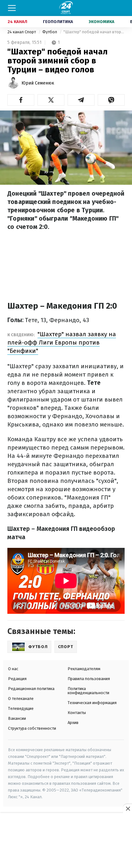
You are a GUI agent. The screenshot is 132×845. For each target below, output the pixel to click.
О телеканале (21, 698)
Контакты (77, 712)
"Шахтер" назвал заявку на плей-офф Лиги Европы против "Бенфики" (61, 342)
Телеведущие (21, 708)
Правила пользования (89, 678)
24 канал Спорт (22, 32)
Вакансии (17, 718)
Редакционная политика (31, 688)
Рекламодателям (84, 668)
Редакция (17, 678)
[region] (66, 829)
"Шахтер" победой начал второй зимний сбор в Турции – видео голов (94, 32)
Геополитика (58, 21)
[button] (20, 100)
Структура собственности (32, 728)
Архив (73, 722)
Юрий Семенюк (37, 83)
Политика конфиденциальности (88, 690)
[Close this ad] (127, 808)
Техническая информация (92, 702)
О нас (13, 668)
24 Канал (17, 21)
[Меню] (12, 8)
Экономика (101, 21)
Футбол (50, 32)
